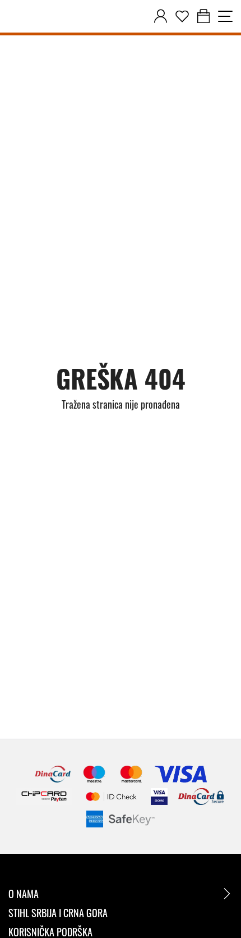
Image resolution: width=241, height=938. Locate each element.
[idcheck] (111, 796)
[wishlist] (182, 16)
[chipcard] (44, 796)
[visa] (159, 796)
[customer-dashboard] (160, 16)
